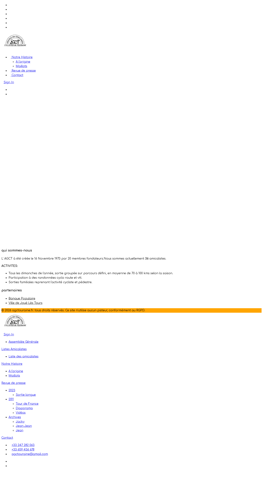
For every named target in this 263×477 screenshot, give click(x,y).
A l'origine (23, 61)
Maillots (21, 66)
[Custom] (10, 94)
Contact (17, 75)
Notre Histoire (22, 57)
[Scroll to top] (2, 473)
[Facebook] (10, 89)
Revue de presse (23, 70)
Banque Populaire (22, 298)
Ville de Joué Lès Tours (25, 303)
